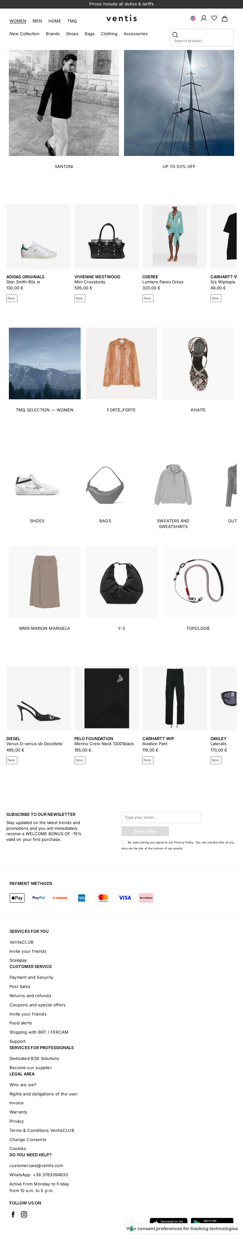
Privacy (16, 1121)
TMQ (72, 20)
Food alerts (20, 1022)
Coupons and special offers (37, 1004)
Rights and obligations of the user (43, 1093)
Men (37, 20)
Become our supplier (30, 1067)
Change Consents (27, 1139)
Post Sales (19, 986)
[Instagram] (24, 1214)
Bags (90, 33)
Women (17, 20)
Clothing (109, 33)
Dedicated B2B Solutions (34, 1058)
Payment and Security (31, 977)
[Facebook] (12, 1214)
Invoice (16, 1102)
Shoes (72, 33)
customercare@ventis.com (36, 1165)
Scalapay (18, 960)
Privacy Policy (184, 842)
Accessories (136, 33)
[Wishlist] (214, 17)
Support (17, 1041)
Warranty (18, 1111)
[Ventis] (121, 18)
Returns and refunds (30, 995)
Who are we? (22, 1084)
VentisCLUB (21, 942)
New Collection (24, 33)
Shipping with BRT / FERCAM (38, 1032)
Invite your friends (28, 951)
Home (54, 20)
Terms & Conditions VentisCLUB (41, 1130)
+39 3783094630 (50, 1174)
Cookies (17, 1148)
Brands (53, 33)
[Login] (204, 17)
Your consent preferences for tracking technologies (182, 1228)
